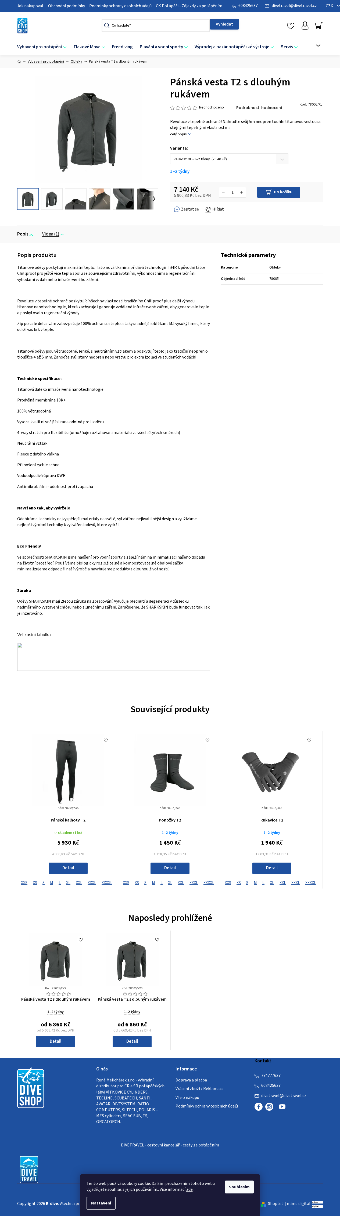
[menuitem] (43, 47)
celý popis (178, 134)
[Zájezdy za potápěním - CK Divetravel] (29, 1169)
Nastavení (101, 1203)
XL (68, 883)
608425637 (248, 6)
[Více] (314, 45)
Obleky (275, 267)
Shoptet (275, 1204)
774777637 (271, 1076)
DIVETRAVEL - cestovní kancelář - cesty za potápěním (170, 1145)
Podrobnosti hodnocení (259, 108)
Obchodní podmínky (66, 6)
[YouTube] (282, 1109)
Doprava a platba (191, 1080)
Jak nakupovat (30, 6)
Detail (68, 868)
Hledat (224, 24)
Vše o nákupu (187, 1098)
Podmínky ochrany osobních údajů (120, 6)
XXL (79, 883)
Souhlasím (239, 1187)
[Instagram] (269, 1107)
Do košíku (283, 192)
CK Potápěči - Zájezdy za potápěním (189, 6)
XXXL (92, 883)
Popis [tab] (22, 234)
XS (35, 883)
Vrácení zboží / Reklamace (200, 1089)
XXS (24, 883)
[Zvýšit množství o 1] (241, 192)
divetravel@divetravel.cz (294, 6)
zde (189, 1189)
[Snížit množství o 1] (223, 192)
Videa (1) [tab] (50, 234)
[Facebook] (259, 1107)
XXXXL (107, 883)
